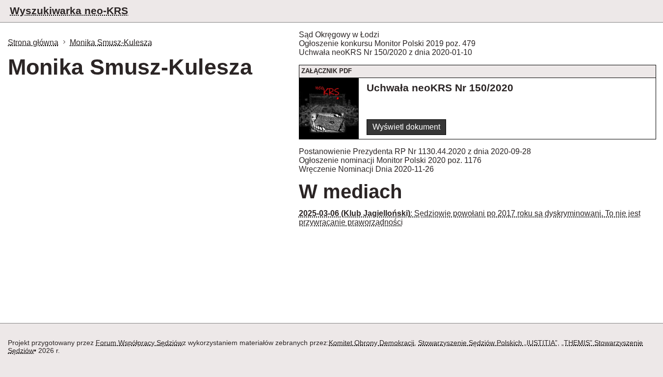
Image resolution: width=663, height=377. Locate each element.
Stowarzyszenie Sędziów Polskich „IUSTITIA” (487, 343)
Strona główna (33, 42)
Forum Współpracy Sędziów (139, 343)
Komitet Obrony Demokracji (371, 343)
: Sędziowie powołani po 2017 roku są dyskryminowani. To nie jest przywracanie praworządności (469, 217)
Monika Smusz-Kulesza (111, 42)
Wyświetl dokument (406, 127)
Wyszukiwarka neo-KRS (69, 10)
